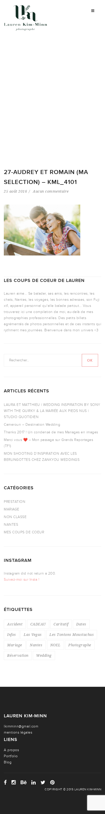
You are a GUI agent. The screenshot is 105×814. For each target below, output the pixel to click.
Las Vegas (33, 634)
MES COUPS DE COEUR (24, 532)
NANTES (11, 524)
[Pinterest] (52, 782)
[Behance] (24, 782)
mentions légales (18, 732)
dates (81, 624)
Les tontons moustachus (71, 634)
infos (11, 634)
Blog (7, 762)
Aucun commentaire (51, 191)
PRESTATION (14, 501)
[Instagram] (13, 782)
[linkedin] (33, 782)
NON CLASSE (15, 517)
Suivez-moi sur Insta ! (21, 579)
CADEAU (38, 624)
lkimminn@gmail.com (21, 726)
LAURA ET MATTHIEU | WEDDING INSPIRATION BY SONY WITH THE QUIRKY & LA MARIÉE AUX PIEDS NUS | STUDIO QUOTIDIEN (52, 411)
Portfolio (11, 756)
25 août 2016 (15, 191)
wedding (44, 655)
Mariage (14, 644)
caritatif (61, 624)
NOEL (55, 644)
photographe (79, 644)
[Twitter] (43, 782)
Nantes (36, 644)
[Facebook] (5, 782)
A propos (11, 750)
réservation (18, 655)
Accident (14, 624)
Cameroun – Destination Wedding (32, 424)
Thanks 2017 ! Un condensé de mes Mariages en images (51, 432)
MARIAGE (11, 509)
